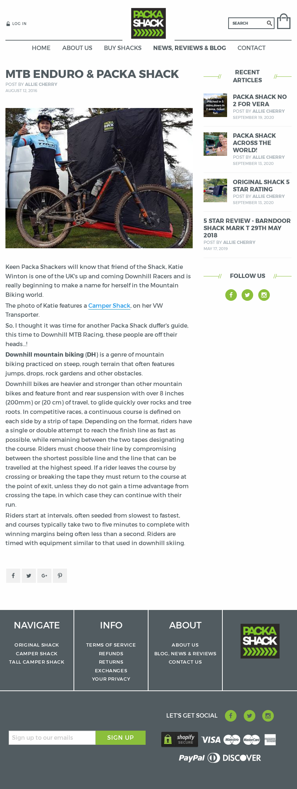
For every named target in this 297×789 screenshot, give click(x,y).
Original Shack (36, 645)
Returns (111, 662)
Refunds (111, 653)
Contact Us (185, 662)
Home (41, 48)
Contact (251, 48)
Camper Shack (109, 305)
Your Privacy (111, 679)
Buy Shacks (123, 48)
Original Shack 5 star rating (261, 186)
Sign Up (120, 737)
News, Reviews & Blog (189, 48)
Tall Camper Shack (36, 662)
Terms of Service (111, 645)
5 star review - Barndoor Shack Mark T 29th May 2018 (247, 228)
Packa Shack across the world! (254, 143)
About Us (77, 48)
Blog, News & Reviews (185, 653)
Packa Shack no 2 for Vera (260, 101)
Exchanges (111, 670)
